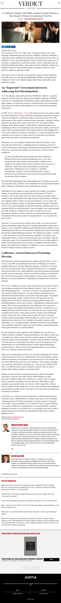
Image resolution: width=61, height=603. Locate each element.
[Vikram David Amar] (6, 428)
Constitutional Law (12, 50)
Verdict (30, 4)
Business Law (10, 417)
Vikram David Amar (29, 19)
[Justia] (30, 577)
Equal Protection (14, 419)
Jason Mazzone (39, 19)
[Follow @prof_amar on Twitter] (12, 449)
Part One (18, 53)
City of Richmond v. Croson (19, 113)
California (7, 419)
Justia (30, 8)
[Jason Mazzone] (6, 459)
